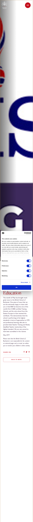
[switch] (29, 266)
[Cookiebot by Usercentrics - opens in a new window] (24, 233)
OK (16, 287)
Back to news (16, 359)
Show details (24, 282)
